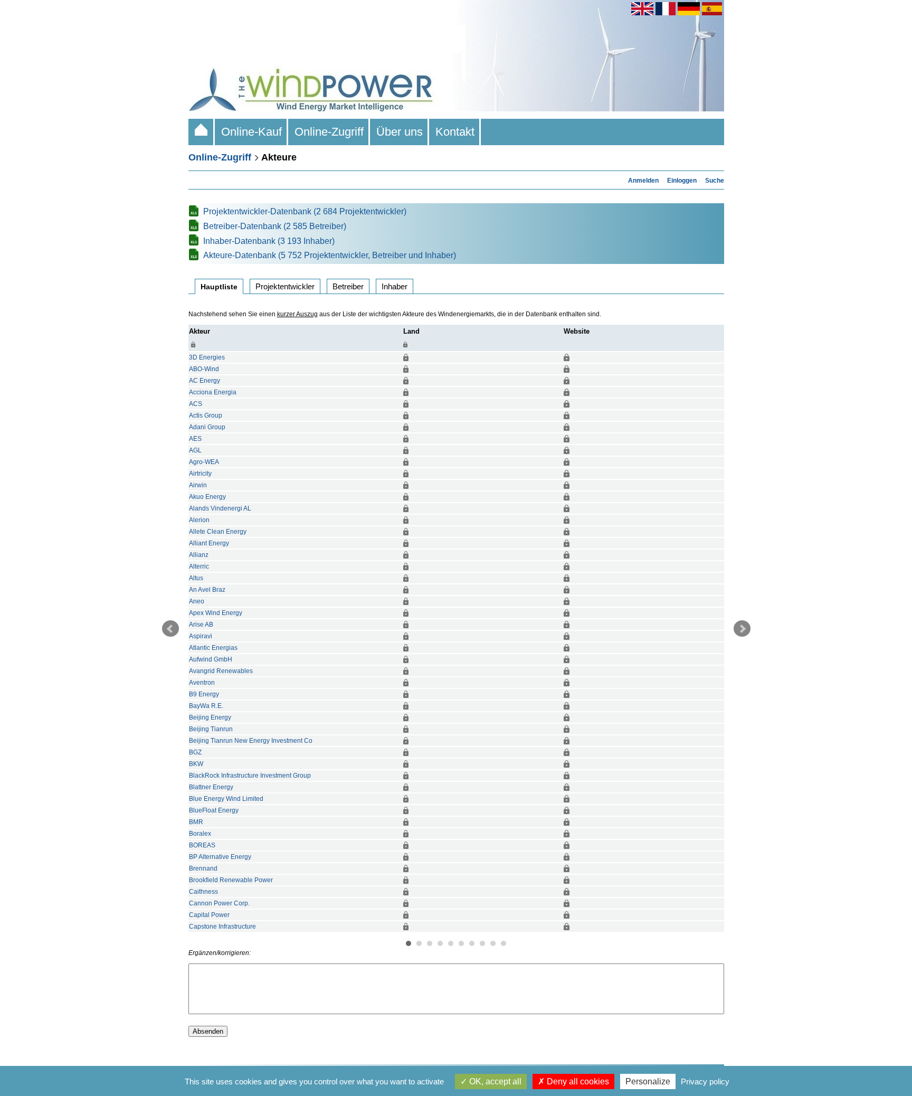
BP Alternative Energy (220, 857)
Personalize (647, 1081)
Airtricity (200, 473)
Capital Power (209, 915)
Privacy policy (705, 1081)
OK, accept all (494, 1081)
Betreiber (348, 286)
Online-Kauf (251, 131)
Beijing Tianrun (211, 729)
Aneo (196, 601)
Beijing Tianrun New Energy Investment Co (250, 740)
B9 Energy (204, 694)
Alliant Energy (209, 543)
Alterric (199, 566)
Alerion (199, 520)
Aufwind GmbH (210, 659)
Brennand (203, 868)
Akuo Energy (207, 496)
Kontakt (455, 131)
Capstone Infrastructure (222, 926)
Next (742, 628)
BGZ (195, 752)
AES (195, 438)
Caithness (203, 891)
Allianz (198, 555)
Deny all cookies (577, 1081)
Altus (196, 578)
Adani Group (207, 427)
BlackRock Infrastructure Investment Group (250, 775)
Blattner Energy (211, 787)
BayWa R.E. (206, 706)
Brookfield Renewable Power (231, 880)
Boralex (200, 833)
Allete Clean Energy (217, 531)
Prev (170, 628)
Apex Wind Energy (215, 613)
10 (503, 943)
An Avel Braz (207, 589)
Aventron (202, 682)
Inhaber (394, 286)
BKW (196, 764)
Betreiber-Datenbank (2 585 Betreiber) (274, 226)
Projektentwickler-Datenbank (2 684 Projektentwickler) (304, 211)
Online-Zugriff (329, 131)
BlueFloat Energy (214, 810)
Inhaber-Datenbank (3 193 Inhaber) (269, 241)
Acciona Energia (212, 392)
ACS (195, 404)
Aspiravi (200, 636)
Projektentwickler (285, 286)
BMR (196, 822)
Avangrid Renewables (221, 671)
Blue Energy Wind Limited (226, 798)
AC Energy (204, 380)
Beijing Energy (210, 717)
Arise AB (201, 624)
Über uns (399, 131)
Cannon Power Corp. (219, 903)
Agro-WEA (204, 462)
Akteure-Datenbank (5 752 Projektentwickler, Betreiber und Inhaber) (329, 255)
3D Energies (207, 357)
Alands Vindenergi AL (220, 508)
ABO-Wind (204, 369)
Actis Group (205, 415)
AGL (195, 450)
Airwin (198, 485)
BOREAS (202, 845)
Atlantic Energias (213, 647)
